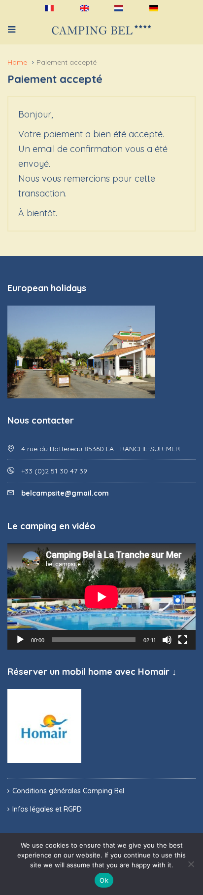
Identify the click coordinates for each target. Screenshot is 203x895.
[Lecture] (20, 640)
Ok (104, 880)
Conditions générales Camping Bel (68, 790)
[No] (191, 864)
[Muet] (167, 640)
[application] (101, 597)
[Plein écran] (183, 640)
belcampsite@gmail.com (65, 493)
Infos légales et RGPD (47, 809)
